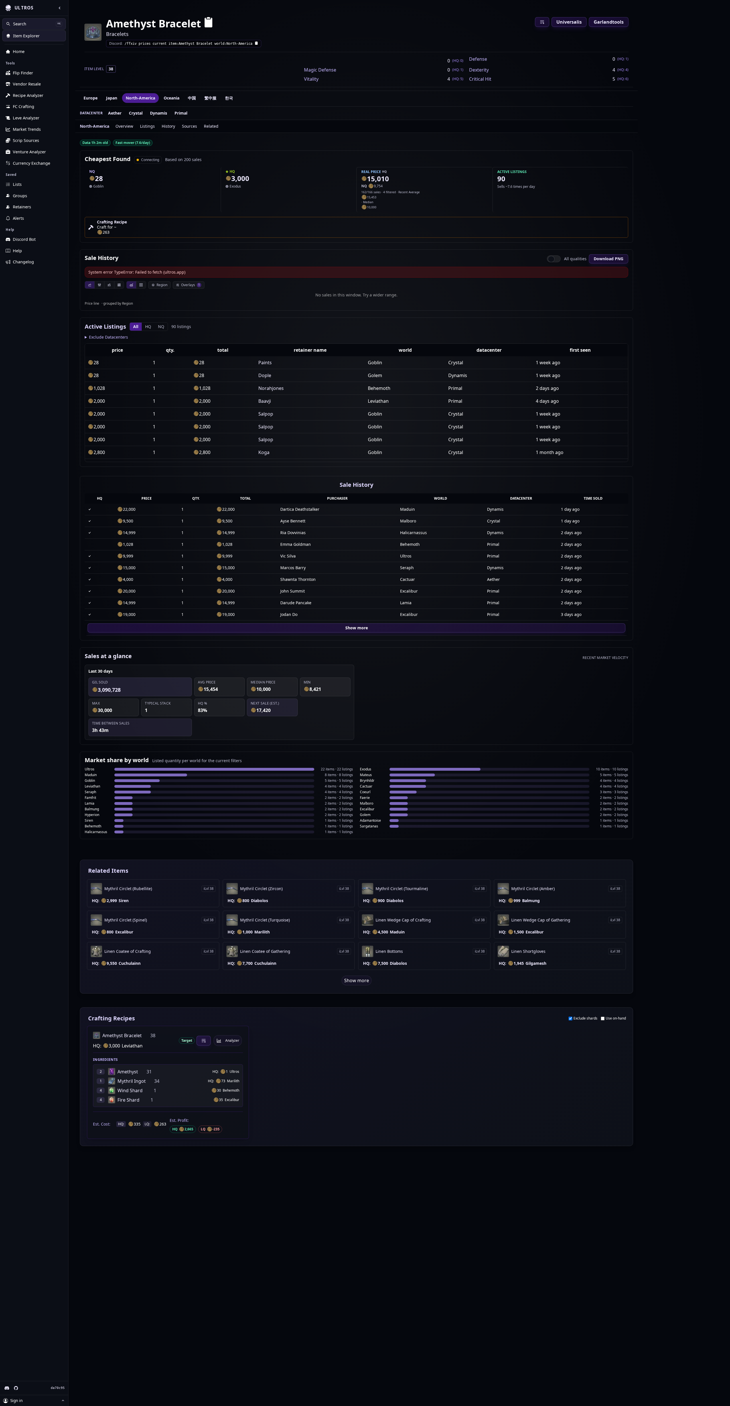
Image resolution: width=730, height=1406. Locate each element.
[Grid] (141, 284)
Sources (189, 126)
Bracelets (117, 33)
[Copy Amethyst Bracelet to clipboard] (208, 23)
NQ (161, 326)
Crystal (136, 113)
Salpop (265, 414)
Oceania (171, 98)
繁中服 (210, 98)
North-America (140, 98)
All (135, 326)
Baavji (264, 401)
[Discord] (6, 1388)
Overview (124, 126)
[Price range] (109, 284)
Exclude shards (585, 1018)
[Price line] (89, 284)
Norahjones (271, 388)
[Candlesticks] (99, 284)
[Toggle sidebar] (60, 8)
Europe (91, 98)
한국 (229, 98)
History (168, 126)
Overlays (190, 284)
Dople (264, 375)
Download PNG (608, 258)
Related (211, 126)
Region (162, 284)
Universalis (569, 22)
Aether (114, 113)
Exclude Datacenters (108, 337)
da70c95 (58, 1388)
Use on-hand (616, 1018)
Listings (147, 126)
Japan (111, 98)
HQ (148, 326)
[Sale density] (119, 284)
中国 (192, 98)
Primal (181, 113)
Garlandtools (609, 22)
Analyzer (232, 1040)
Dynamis (158, 113)
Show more (356, 627)
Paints (265, 362)
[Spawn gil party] (92, 178)
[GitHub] (16, 1388)
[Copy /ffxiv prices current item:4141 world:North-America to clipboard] (256, 43)
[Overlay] (131, 284)
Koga (263, 452)
